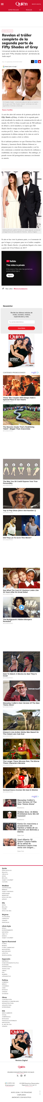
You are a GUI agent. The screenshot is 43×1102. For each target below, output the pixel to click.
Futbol (4, 943)
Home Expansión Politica (10, 963)
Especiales (5, 922)
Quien (17, 1075)
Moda (4, 876)
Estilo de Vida (6, 897)
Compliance (21, 1095)
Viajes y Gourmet (7, 880)
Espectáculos (13, 10)
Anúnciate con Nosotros (21, 1097)
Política (5, 980)
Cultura (5, 882)
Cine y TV (5, 934)
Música (4, 936)
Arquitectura (6, 1005)
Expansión (6, 959)
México (4, 984)
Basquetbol (6, 949)
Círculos (5, 874)
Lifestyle (5, 953)
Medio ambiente (7, 1013)
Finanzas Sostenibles (9, 1020)
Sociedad (5, 993)
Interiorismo (6, 1007)
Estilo (4, 928)
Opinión (4, 920)
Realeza (29, 10)
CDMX (4, 988)
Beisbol (4, 945)
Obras (4, 970)
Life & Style (6, 926)
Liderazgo (5, 918)
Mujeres (5, 914)
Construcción (7, 999)
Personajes (6, 893)
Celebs (4, 909)
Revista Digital (36, 4)
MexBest (5, 886)
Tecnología (6, 968)
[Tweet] (32, 61)
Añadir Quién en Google (10, 66)
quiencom (26, 1075)
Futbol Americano (8, 947)
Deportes (5, 932)
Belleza (4, 878)
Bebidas (4, 889)
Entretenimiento (21, 289)
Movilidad (5, 1018)
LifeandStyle (6, 976)
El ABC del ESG (7, 1024)
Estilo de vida (6, 910)
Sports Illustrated (9, 941)
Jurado (4, 899)
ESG (3, 1011)
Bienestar (5, 895)
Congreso (5, 986)
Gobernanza (6, 1016)
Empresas (5, 961)
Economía (5, 965)
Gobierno (5, 982)
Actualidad (6, 916)
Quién (4, 868)
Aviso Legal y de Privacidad (21, 1092)
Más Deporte (6, 951)
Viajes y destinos (7, 891)
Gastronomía (6, 887)
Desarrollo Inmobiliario (10, 1001)
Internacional (7, 966)
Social (4, 1015)
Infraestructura (8, 1003)
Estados (5, 989)
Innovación (6, 1022)
